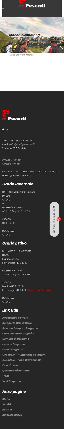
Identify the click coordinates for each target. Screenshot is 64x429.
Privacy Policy (11, 160)
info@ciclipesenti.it (22, 144)
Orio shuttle (10, 365)
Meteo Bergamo (12, 349)
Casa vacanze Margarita (18, 333)
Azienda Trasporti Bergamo (20, 328)
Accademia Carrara (15, 317)
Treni (5, 376)
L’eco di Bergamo (13, 344)
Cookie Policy (11, 164)
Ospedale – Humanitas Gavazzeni (24, 354)
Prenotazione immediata (54, 219)
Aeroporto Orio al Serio (17, 323)
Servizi (6, 404)
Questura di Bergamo (16, 370)
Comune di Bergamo (15, 339)
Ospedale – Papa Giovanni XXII (22, 360)
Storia (6, 399)
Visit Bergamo (11, 381)
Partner (7, 409)
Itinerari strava (12, 415)
